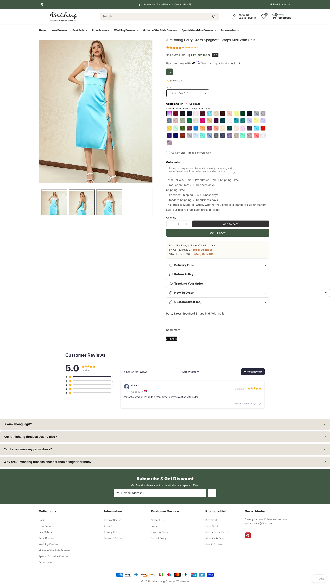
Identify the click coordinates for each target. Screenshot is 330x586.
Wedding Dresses (48, 544)
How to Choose (213, 544)
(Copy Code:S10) (204, 254)
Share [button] (173, 338)
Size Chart (211, 520)
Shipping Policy (159, 532)
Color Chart (211, 526)
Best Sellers (45, 532)
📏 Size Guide (174, 80)
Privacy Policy (112, 532)
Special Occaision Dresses (53, 556)
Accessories (45, 562)
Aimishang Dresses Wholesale (170, 581)
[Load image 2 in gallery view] (82, 202)
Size (168, 87)
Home (42, 520)
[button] (210, 4)
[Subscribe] (212, 493)
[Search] (214, 16)
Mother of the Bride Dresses (54, 550)
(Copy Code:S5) (202, 249)
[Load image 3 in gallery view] (109, 202)
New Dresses (46, 526)
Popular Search (112, 520)
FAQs (154, 526)
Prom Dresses (46, 538)
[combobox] (159, 16)
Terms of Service (113, 538)
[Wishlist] (169, 72)
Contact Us (157, 520)
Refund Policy (158, 538)
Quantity (171, 217)
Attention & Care (214, 538)
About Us (109, 526)
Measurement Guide (216, 532)
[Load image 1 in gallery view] (54, 202)
